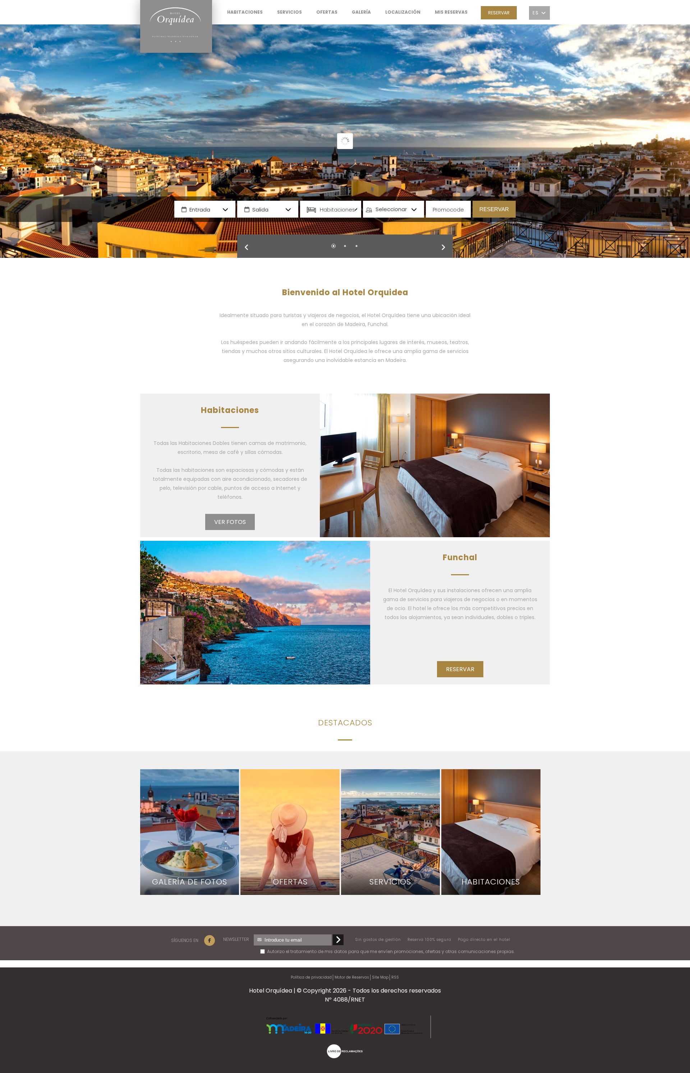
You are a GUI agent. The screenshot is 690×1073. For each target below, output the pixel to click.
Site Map (380, 977)
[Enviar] (338, 939)
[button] (251, 250)
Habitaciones (337, 209)
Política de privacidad (311, 977)
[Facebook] (209, 940)
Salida (260, 209)
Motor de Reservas (352, 977)
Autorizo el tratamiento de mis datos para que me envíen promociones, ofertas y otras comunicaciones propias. (302, 951)
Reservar (499, 13)
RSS (395, 977)
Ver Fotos (230, 522)
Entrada (199, 209)
